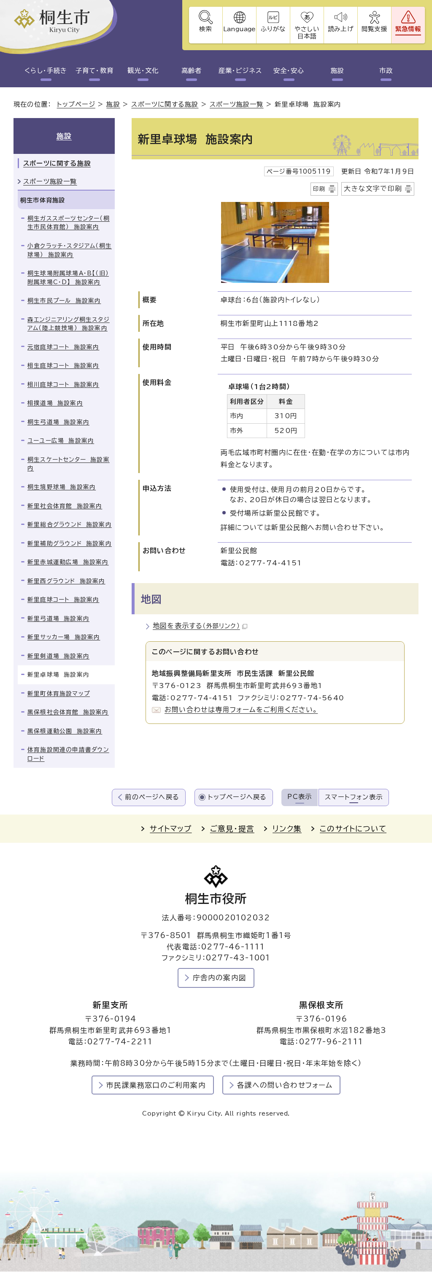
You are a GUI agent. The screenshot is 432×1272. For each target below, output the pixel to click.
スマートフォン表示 (354, 797)
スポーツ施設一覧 (237, 104)
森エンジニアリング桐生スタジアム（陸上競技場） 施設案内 (68, 324)
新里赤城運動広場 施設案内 (68, 562)
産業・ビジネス (240, 70)
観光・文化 (143, 70)
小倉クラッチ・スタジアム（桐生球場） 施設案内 (69, 250)
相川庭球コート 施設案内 (63, 384)
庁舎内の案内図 (219, 977)
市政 (386, 70)
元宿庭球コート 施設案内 (63, 347)
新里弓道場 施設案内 (58, 618)
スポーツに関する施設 (164, 104)
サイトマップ (171, 828)
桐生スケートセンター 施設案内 (68, 464)
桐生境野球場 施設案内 (61, 487)
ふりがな (273, 29)
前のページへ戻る (152, 797)
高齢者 (191, 70)
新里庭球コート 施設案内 (63, 599)
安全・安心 (289, 70)
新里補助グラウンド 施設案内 (69, 543)
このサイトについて (353, 828)
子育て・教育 (94, 70)
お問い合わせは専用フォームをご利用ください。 (241, 709)
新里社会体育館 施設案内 (64, 506)
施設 (337, 70)
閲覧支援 (374, 29)
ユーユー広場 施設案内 (60, 441)
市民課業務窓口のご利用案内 (156, 1085)
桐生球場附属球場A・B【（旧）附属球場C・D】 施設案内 (68, 277)
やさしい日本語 (306, 32)
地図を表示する (196, 625)
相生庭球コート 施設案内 (63, 365)
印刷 (319, 189)
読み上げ (340, 29)
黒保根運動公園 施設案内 (64, 731)
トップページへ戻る (237, 797)
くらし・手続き (45, 70)
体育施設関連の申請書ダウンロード (68, 754)
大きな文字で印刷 (373, 188)
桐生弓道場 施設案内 (58, 422)
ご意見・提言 (232, 828)
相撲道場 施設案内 (55, 403)
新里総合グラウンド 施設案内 (69, 524)
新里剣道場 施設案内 (58, 656)
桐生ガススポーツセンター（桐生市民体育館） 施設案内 (68, 222)
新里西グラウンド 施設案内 (66, 581)
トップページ (76, 104)
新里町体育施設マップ (58, 694)
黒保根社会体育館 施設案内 (68, 712)
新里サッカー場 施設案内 (63, 637)
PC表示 (299, 796)
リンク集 (287, 828)
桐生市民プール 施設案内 (64, 301)
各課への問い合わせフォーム (285, 1085)
